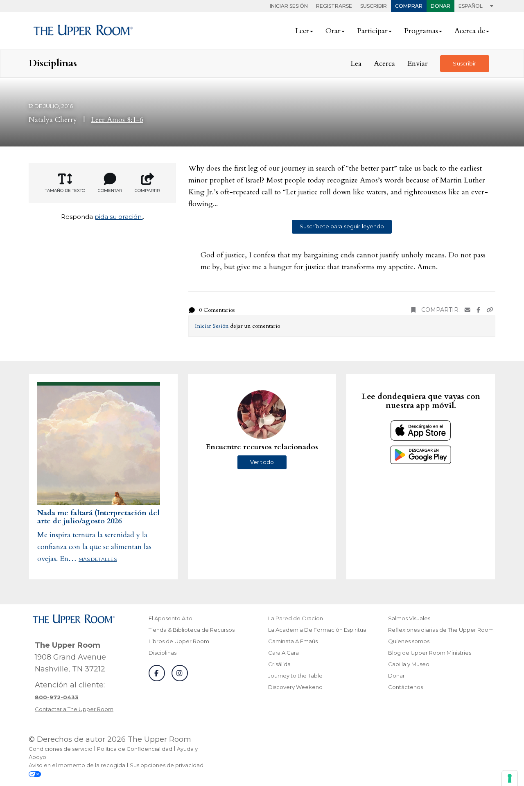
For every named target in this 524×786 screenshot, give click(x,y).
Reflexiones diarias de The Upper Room (441, 629)
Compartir (147, 190)
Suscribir (373, 6)
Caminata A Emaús (293, 641)
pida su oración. (119, 217)
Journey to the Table (295, 675)
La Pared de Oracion (295, 618)
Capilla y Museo (408, 664)
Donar (440, 6)
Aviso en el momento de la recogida (77, 765)
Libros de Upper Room (179, 641)
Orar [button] (333, 31)
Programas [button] (421, 31)
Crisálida (279, 664)
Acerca (384, 64)
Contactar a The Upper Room (74, 709)
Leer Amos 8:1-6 (117, 120)
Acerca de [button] (469, 31)
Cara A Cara (283, 652)
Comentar (110, 190)
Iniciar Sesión (289, 6)
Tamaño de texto (65, 190)
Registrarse (334, 6)
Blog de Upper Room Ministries (429, 652)
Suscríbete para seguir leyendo (342, 226)
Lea (355, 64)
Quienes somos (408, 641)
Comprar (408, 6)
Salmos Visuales (409, 618)
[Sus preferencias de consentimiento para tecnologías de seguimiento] (509, 778)
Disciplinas (162, 652)
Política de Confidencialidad (134, 748)
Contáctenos (405, 687)
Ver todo (262, 462)
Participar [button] (372, 31)
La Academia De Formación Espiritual (318, 629)
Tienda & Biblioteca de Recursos (192, 629)
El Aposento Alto (170, 618)
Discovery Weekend (295, 687)
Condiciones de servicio (61, 748)
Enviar (417, 64)
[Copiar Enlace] (490, 310)
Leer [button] (302, 31)
